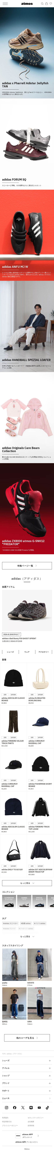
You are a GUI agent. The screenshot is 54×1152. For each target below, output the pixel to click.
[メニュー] (5, 3)
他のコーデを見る (25, 1038)
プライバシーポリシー (10, 1125)
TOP (3, 1054)
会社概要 (31, 1122)
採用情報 (31, 1125)
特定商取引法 (7, 1122)
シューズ (10, 652)
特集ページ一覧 (25, 565)
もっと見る (25, 883)
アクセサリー (44, 652)
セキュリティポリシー (36, 1118)
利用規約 (5, 1118)
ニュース (5, 1098)
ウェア (26, 652)
